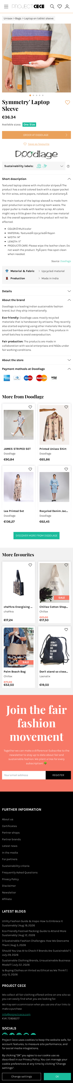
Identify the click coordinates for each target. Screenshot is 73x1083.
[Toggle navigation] (6, 6)
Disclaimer (9, 885)
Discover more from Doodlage (36, 535)
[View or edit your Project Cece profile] (67, 6)
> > (29, 18)
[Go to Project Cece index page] (29, 6)
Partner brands (11, 839)
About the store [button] (12, 360)
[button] (33, 166)
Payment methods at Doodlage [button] (23, 369)
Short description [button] (14, 179)
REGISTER (58, 775)
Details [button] (7, 291)
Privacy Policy (10, 879)
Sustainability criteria (15, 866)
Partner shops (11, 832)
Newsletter (9, 892)
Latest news (9, 846)
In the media (10, 852)
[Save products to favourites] (68, 102)
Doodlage (65, 261)
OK (57, 1076)
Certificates (9, 826)
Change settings (21, 1076)
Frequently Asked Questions (20, 872)
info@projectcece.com (16, 1014)
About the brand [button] (13, 300)
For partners (9, 859)
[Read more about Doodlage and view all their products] (37, 154)
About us (7, 819)
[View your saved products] (59, 6)
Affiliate (7, 899)
